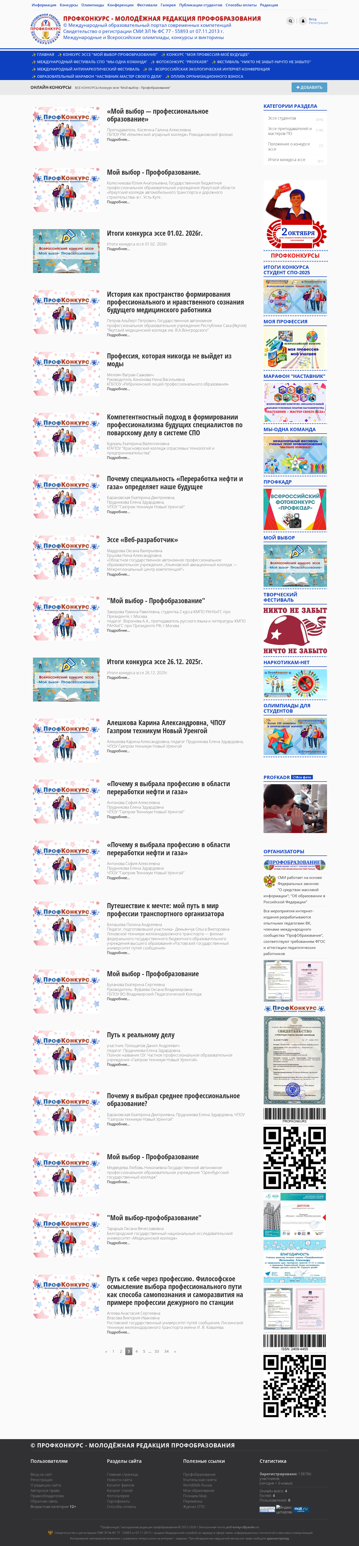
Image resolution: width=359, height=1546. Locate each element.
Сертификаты (118, 1501)
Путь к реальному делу (141, 1034)
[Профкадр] (295, 509)
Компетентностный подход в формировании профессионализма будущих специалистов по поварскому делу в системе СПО (175, 424)
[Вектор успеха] (295, 683)
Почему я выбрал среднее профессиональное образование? (173, 1099)
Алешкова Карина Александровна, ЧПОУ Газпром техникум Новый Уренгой (166, 726)
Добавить (311, 87)
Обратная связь (44, 1501)
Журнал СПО (194, 1506)
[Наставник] (295, 401)
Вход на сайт (41, 1474)
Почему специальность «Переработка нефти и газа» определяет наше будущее (175, 482)
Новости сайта (119, 1479)
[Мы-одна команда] (295, 454)
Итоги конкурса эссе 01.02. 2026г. (155, 233)
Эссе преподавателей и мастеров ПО (290, 131)
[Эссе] (295, 565)
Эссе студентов (282, 118)
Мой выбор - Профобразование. (154, 172)
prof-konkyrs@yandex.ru (242, 1527)
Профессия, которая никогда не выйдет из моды (169, 359)
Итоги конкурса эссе (286, 159)
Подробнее (295, 808)
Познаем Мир (195, 1495)
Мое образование (198, 1490)
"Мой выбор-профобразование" (154, 1217)
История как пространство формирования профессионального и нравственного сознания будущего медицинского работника (175, 302)
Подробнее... (118, 139)
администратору (278, 1538)
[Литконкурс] (295, 735)
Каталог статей (120, 1490)
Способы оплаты (121, 1506)
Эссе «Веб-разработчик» (142, 539)
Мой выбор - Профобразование (153, 973)
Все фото (303, 777)
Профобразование (199, 1474)
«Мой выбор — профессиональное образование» (157, 115)
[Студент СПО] (295, 296)
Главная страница (122, 1474)
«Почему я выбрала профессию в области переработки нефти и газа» (168, 787)
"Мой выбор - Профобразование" (156, 600)
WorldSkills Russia (197, 1485)
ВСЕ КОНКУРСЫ (87, 87)
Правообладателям (47, 1495)
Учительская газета (200, 1479)
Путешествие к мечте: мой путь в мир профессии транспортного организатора (165, 909)
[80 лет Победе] (295, 630)
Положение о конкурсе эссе (289, 146)
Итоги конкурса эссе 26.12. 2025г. (155, 661)
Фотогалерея (118, 1495)
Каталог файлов (120, 1485)
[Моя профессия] (294, 348)
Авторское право (45, 1490)
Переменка (192, 1501)
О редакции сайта (46, 1485)
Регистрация (41, 1479)
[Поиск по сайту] (290, 20)
